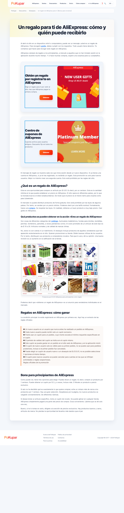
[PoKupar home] (18, 3)
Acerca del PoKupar (49, 434)
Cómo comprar (80, 3)
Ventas (44, 3)
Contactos (61, 437)
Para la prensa (47, 441)
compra (32, 208)
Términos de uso (48, 437)
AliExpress (35, 3)
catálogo (54, 221)
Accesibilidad (62, 441)
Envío (71, 3)
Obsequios (32, 11)
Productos (63, 3)
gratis (43, 46)
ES (110, 3)
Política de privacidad (65, 434)
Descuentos (53, 3)
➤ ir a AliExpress (93, 3)
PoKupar (13, 11)
